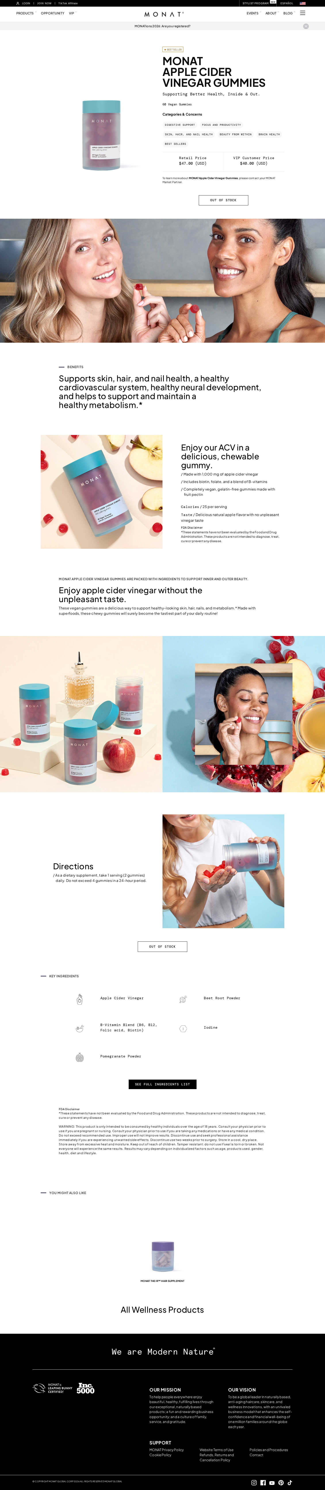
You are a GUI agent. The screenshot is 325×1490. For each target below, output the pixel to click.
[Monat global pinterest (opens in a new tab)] (279, 1482)
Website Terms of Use (217, 1449)
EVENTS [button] (252, 13)
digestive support (180, 125)
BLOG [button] (287, 13)
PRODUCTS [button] (25, 13)
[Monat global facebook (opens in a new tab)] (261, 1482)
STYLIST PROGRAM (256, 3)
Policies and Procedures (269, 1449)
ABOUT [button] (271, 13)
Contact (256, 1455)
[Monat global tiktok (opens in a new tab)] (288, 1482)
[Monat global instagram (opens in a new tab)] (252, 1482)
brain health (269, 134)
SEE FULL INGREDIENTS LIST (162, 1084)
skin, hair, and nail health (189, 134)
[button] (303, 3)
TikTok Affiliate (68, 3)
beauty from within (236, 134)
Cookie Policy (160, 1455)
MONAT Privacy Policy (166, 1449)
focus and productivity (221, 125)
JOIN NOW (44, 3)
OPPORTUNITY (53, 13)
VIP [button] (71, 13)
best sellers (175, 144)
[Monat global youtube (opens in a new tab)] (270, 1482)
